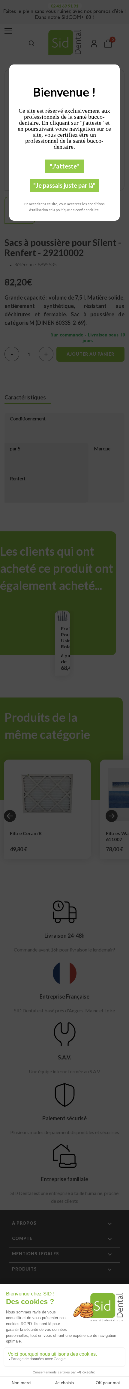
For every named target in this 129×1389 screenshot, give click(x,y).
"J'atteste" (64, 166)
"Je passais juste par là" (64, 185)
